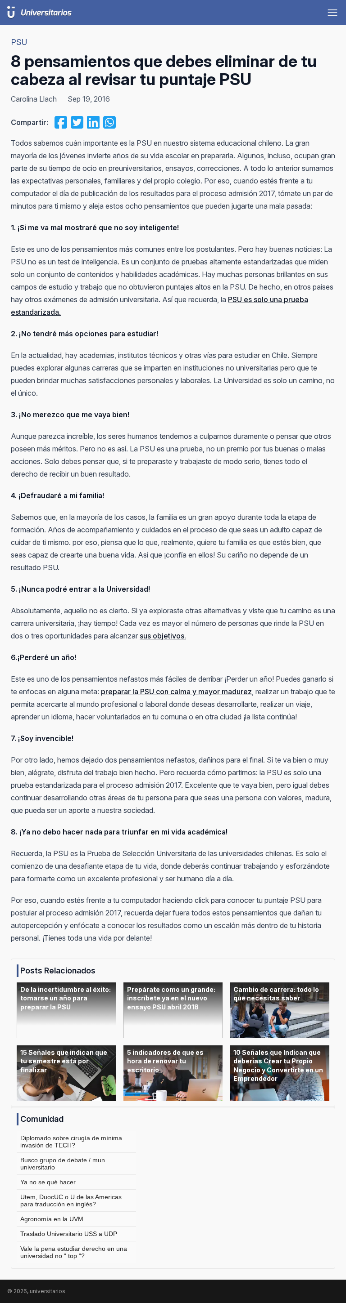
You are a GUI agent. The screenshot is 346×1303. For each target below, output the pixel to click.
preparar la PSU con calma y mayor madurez (176, 691)
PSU (19, 42)
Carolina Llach (34, 98)
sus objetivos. (163, 635)
